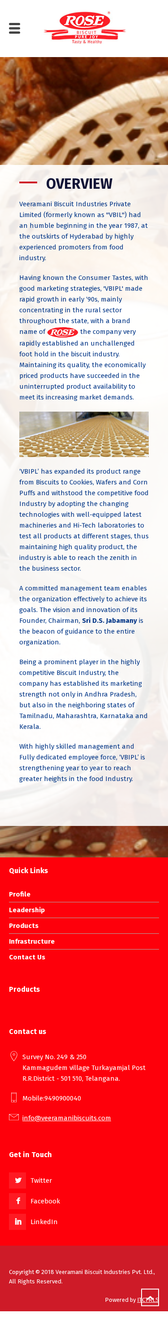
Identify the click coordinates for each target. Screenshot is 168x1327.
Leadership (27, 910)
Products (24, 926)
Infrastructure (32, 941)
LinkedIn (44, 1222)
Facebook (45, 1201)
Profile (19, 894)
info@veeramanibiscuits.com (66, 1118)
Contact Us (27, 957)
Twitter (41, 1180)
